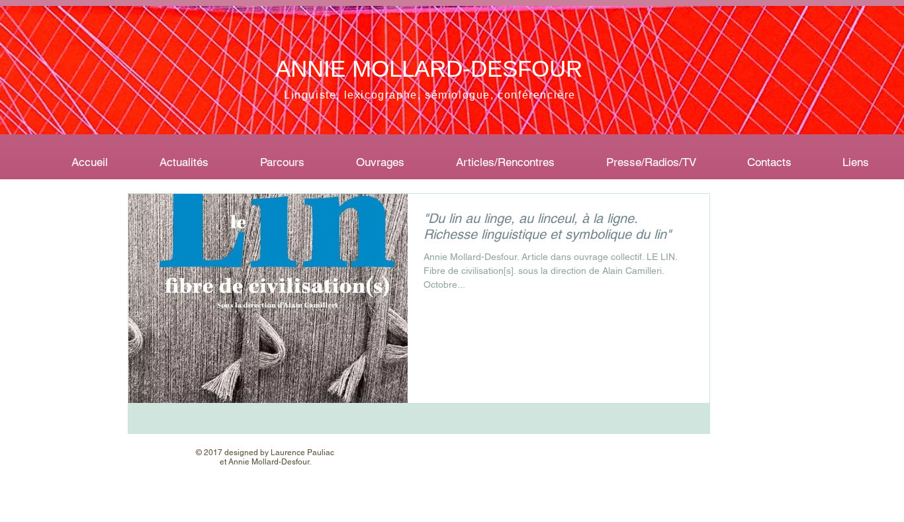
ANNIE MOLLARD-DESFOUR (428, 68)
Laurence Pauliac (302, 452)
